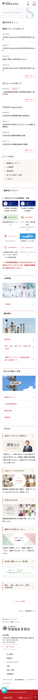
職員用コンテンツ (13, 163)
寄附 (25, 697)
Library (9, 179)
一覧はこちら (28, 76)
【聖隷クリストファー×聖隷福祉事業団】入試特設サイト (16, 358)
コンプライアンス (31, 679)
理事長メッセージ (10, 397)
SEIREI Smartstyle (11, 500)
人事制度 (10, 167)
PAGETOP (35, 697)
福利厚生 (10, 171)
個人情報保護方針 (19, 679)
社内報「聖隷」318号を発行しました (14, 59)
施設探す (8, 697)
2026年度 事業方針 (10, 404)
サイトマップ (5, 683)
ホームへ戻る (20, 601)
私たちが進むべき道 (14, 175)
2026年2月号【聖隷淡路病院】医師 (13, 135)
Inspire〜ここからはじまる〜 (15, 470)
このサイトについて (7, 679)
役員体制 (7, 417)
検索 (28, 4)
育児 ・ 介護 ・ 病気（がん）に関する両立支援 (17, 347)
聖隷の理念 (8, 411)
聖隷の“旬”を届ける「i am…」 (15, 529)
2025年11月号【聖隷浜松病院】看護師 (15, 144)
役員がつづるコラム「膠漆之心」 (16, 436)
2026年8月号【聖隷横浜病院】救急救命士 (16, 115)
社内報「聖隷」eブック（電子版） (17, 561)
